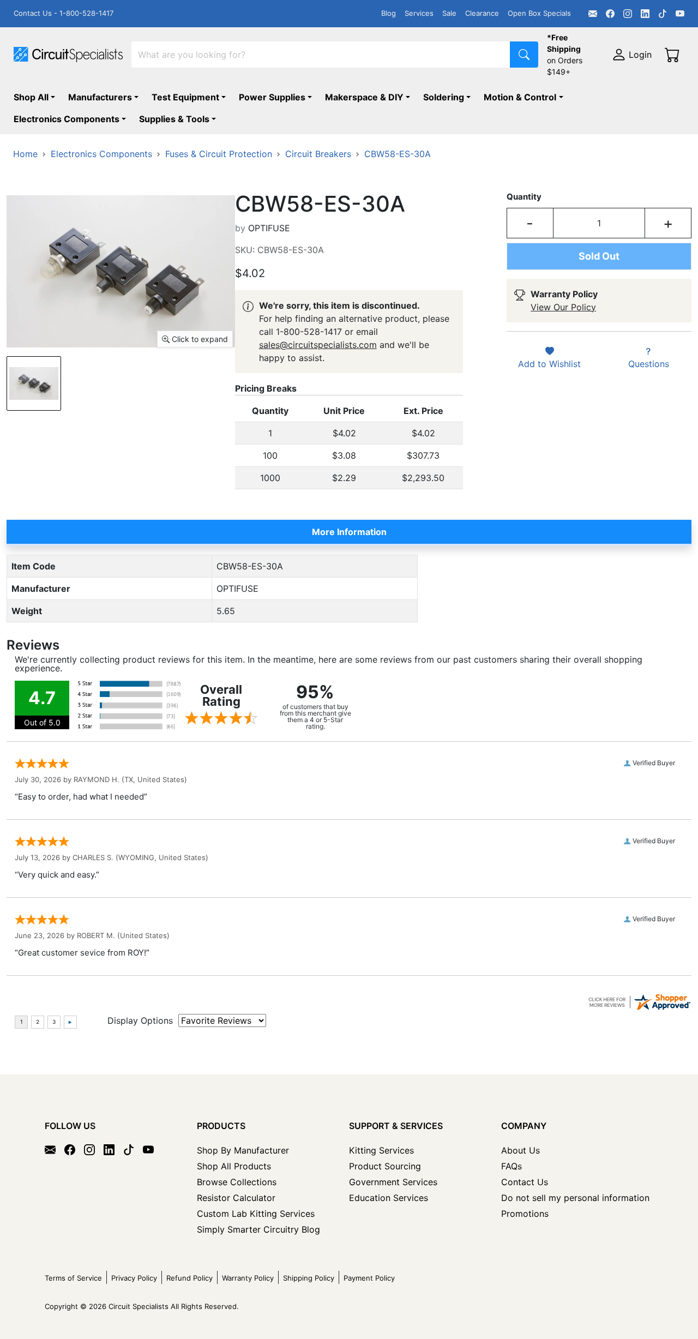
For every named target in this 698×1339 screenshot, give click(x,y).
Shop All (31, 97)
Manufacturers (100, 97)
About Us (520, 1150)
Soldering (443, 97)
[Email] (592, 14)
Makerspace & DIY (364, 97)
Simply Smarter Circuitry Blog (258, 1229)
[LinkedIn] (645, 14)
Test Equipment (185, 97)
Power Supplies (272, 97)
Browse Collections (236, 1181)
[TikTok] (662, 14)
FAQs (511, 1166)
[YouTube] (680, 14)
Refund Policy (189, 1278)
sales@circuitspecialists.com (318, 344)
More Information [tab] (349, 531)
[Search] (524, 54)
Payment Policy (369, 1278)
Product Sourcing (385, 1166)
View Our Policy (563, 307)
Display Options (140, 1020)
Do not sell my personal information (575, 1197)
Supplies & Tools (174, 118)
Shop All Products (234, 1166)
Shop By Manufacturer (243, 1150)
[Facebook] (610, 14)
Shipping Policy (308, 1278)
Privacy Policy (134, 1278)
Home (25, 153)
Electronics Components (66, 118)
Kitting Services (381, 1150)
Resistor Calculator (236, 1197)
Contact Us (524, 1181)
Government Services (393, 1181)
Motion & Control (520, 97)
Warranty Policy (248, 1278)
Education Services (388, 1197)
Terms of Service (73, 1278)
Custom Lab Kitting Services (256, 1213)
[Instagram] (627, 14)
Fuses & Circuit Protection (218, 153)
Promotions (525, 1213)
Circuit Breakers (318, 153)
